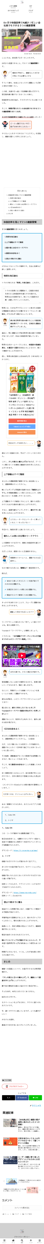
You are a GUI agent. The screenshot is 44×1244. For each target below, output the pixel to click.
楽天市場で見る (22, 421)
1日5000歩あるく (16, 207)
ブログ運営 (7, 1080)
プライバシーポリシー (22, 1237)
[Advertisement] (22, 162)
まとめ (10, 213)
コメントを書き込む (22, 1208)
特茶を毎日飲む (15, 198)
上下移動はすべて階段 (18, 201)
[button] (39, 659)
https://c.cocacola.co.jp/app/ (26, 850)
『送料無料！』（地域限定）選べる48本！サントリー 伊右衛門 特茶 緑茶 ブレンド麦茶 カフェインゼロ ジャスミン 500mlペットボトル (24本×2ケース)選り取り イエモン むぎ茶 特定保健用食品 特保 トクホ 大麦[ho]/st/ (22, 405)
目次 (19, 191)
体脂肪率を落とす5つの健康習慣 (19, 195)
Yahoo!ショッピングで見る (22, 426)
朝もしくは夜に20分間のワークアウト (23, 204)
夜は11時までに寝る (17, 210)
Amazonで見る (22, 432)
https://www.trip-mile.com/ (25, 892)
